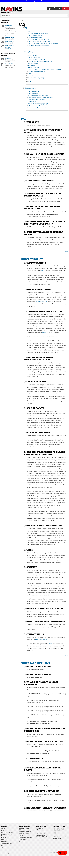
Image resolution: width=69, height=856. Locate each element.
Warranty (30, 31)
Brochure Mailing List (34, 57)
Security (30, 76)
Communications (32, 55)
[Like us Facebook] (55, 829)
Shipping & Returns (30, 88)
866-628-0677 (9, 64)
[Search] (54, 8)
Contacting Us (32, 82)
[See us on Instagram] (58, 829)
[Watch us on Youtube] (55, 832)
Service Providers (33, 63)
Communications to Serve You (36, 59)
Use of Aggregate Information (36, 71)
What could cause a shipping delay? (38, 104)
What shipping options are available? (38, 95)
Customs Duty (32, 102)
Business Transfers (33, 67)
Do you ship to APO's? (34, 93)
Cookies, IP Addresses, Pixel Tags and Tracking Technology (44, 69)
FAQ (25, 28)
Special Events (32, 65)
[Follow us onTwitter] (62, 829)
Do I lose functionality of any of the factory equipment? (43, 43)
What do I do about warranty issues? (38, 33)
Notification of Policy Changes (36, 78)
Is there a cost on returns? (35, 106)
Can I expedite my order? (35, 37)
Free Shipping (9, 37)
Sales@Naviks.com (41, 301)
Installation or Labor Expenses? (37, 108)
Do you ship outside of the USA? (37, 99)
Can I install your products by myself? (38, 45)
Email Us (8, 58)
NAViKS (43, 270)
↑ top (66, 251)
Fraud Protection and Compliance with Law (40, 61)
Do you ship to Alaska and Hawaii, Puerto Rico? (41, 97)
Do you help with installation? (36, 35)
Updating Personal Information (36, 80)
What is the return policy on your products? (40, 39)
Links (29, 73)
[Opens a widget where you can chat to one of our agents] (62, 853)
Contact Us (39, 840)
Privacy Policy (28, 52)
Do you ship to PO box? (34, 91)
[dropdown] (59, 8)
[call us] (49, 8)
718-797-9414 (10, 48)
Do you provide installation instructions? (39, 41)
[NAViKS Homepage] (11, 9)
